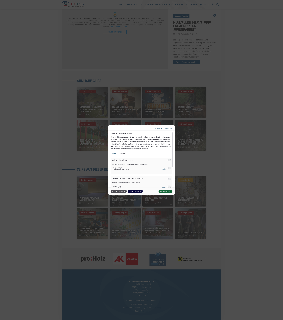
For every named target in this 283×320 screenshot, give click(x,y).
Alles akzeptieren (165, 191)
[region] (142, 160)
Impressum (158, 128)
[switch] (169, 160)
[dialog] (141, 160)
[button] (168, 160)
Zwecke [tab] (114, 154)
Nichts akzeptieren (135, 191)
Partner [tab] (123, 154)
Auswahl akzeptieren (118, 191)
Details (164, 169)
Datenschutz (168, 128)
